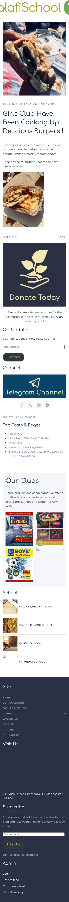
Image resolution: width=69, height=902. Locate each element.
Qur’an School (30, 643)
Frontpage (15, 434)
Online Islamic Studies (36, 625)
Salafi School (28, 104)
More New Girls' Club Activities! (29, 438)
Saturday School (32, 661)
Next (60, 237)
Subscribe (13, 357)
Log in (7, 873)
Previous (11, 237)
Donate (8, 724)
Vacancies (15, 442)
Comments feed (14, 886)
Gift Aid (8, 729)
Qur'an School (13, 702)
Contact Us (11, 735)
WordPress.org (13, 892)
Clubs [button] (7, 713)
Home (7, 697)
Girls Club (47, 104)
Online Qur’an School (35, 606)
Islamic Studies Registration (27, 447)
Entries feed (11, 880)
